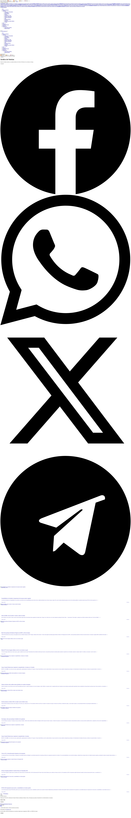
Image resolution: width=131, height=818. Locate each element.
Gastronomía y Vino (8, 15)
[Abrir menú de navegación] (1, 30)
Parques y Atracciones (8, 16)
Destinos (6, 14)
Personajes (4, 25)
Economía (6, 20)
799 (4, 793)
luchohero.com (8, 809)
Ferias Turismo (7, 13)
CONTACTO (4, 26)
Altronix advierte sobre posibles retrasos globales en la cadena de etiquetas (33, 4)
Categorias (4, 34)
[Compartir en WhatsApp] (65, 324)
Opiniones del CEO (5, 24)
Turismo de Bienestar (8, 17)
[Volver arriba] (1, 795)
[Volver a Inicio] (3, 7)
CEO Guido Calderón (8, 27)
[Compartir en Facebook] (65, 194)
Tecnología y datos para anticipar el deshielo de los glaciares (93, 4)
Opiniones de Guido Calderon (9, 21)
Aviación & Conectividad (9, 11)
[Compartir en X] (65, 455)
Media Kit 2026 (7, 28)
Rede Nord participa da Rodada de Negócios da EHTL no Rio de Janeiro (73, 3)
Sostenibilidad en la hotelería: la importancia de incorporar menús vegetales (16, 3)
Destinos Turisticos (8, 19)
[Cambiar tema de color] (0, 30)
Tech (5, 18)
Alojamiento (6, 12)
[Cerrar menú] (7, 31)
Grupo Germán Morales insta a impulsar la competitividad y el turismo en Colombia (106, 5)
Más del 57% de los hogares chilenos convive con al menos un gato (99, 3)
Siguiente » (6, 793)
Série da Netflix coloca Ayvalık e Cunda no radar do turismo (45, 3)
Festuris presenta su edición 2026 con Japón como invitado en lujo (64, 4)
